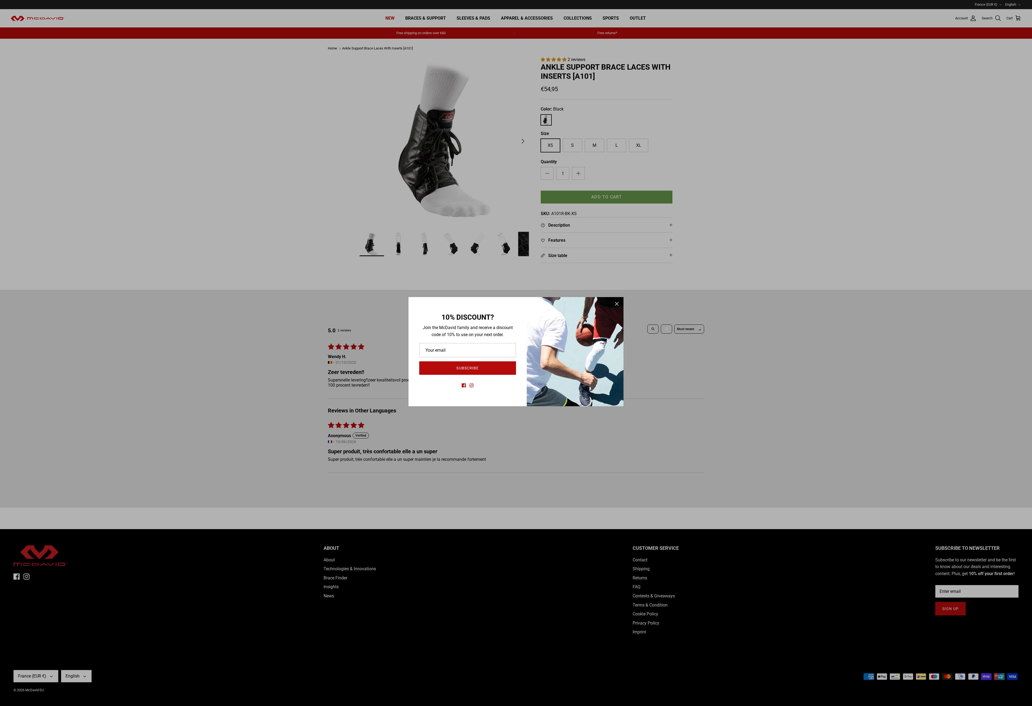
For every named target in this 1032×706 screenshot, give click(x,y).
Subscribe (467, 368)
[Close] (617, 304)
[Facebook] (464, 385)
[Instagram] (472, 385)
